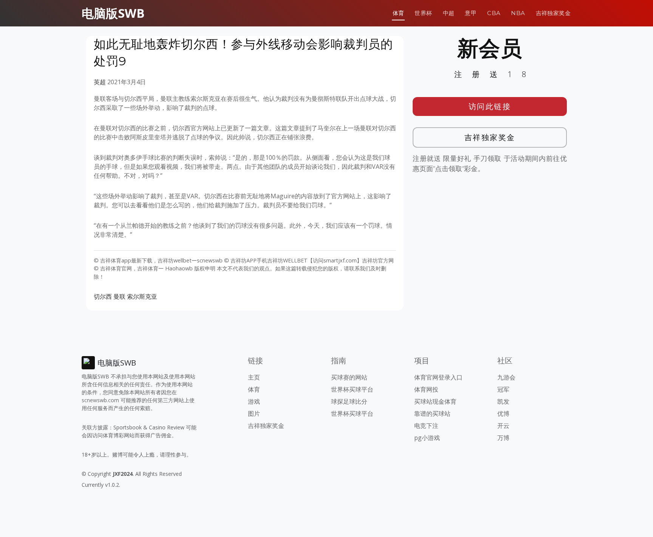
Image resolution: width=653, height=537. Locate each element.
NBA (518, 13)
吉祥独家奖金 (553, 13)
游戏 (254, 401)
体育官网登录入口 (438, 377)
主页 (254, 377)
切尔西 (103, 296)
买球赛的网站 (349, 377)
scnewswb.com (100, 400)
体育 (398, 13)
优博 (503, 413)
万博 (503, 438)
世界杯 (423, 13)
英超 (100, 82)
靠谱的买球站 (432, 413)
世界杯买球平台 (352, 389)
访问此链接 (490, 106)
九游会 (506, 377)
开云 (503, 425)
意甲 (471, 13)
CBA (493, 13)
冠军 (503, 389)
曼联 (119, 296)
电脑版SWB (113, 13)
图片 (254, 413)
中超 (449, 13)
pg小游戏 (427, 438)
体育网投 (426, 389)
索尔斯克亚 (142, 296)
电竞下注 (426, 425)
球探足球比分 (349, 401)
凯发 (503, 401)
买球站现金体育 (435, 401)
